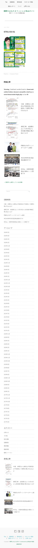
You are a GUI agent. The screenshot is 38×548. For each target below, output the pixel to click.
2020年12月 (7, 334)
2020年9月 (6, 337)
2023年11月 (7, 283)
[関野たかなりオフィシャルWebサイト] (19, 11)
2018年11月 (7, 378)
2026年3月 (6, 239)
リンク (19, 6)
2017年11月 (7, 398)
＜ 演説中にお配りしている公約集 (13, 182)
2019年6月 (6, 374)
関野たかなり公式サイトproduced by (18, 541)
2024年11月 (7, 263)
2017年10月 (7, 401)
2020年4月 (6, 344)
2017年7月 (6, 412)
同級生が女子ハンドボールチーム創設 (14, 215)
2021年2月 (6, 330)
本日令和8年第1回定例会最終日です (13, 218)
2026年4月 (6, 236)
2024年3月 (6, 273)
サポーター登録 (28, 2)
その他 (5, 436)
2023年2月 (6, 300)
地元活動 (6, 439)
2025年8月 (6, 249)
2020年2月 (6, 347)
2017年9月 (6, 405)
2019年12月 (7, 354)
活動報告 (12, 2)
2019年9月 (6, 364)
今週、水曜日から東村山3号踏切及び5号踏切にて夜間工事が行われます (23, 469)
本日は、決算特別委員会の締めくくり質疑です (27, 171)
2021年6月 (6, 317)
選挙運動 (6, 446)
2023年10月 (7, 286)
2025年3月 (6, 259)
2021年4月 (6, 324)
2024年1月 (6, 276)
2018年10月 (7, 381)
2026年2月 (6, 242)
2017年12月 (7, 395)
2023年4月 (6, 293)
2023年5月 (6, 290)
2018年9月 (6, 384)
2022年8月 (6, 303)
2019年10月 (7, 361)
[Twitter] (16, 531)
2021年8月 (6, 310)
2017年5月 (6, 418)
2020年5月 (6, 340)
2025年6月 (6, 252)
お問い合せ (27, 6)
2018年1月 (6, 391)
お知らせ (6, 432)
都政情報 (6, 449)
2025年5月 (6, 256)
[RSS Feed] (22, 531)
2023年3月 (6, 296)
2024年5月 (6, 269)
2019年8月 (6, 368)
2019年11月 (7, 357)
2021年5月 (6, 320)
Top (6, 2)
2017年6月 (6, 415)
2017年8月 (6, 408)
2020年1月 (6, 351)
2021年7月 (6, 313)
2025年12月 (7, 246)
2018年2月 (6, 388)
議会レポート (11, 6)
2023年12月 (7, 280)
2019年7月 (6, 371)
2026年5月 (6, 232)
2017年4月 (6, 422)
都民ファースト (8, 452)
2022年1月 (6, 307)
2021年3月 (6, 327)
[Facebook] (19, 531)
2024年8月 (6, 266)
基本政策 (19, 2)
